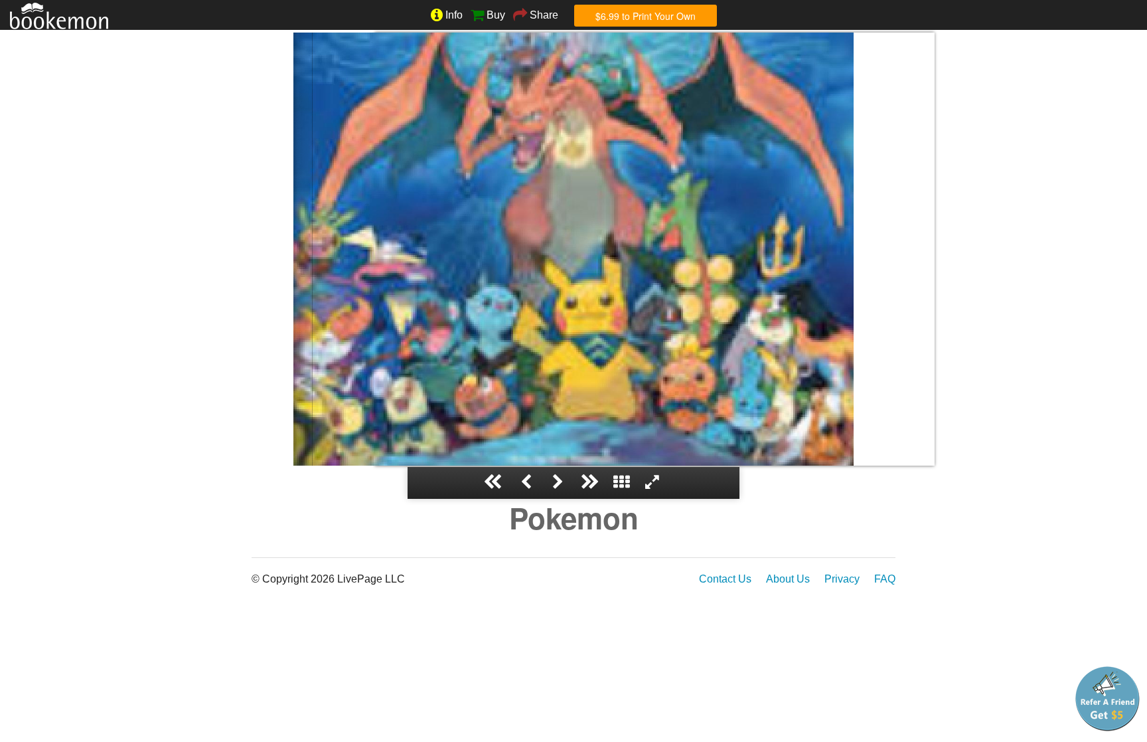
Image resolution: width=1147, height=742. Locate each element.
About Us (788, 579)
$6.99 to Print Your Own (645, 16)
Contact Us (725, 579)
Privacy (842, 579)
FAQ (884, 579)
